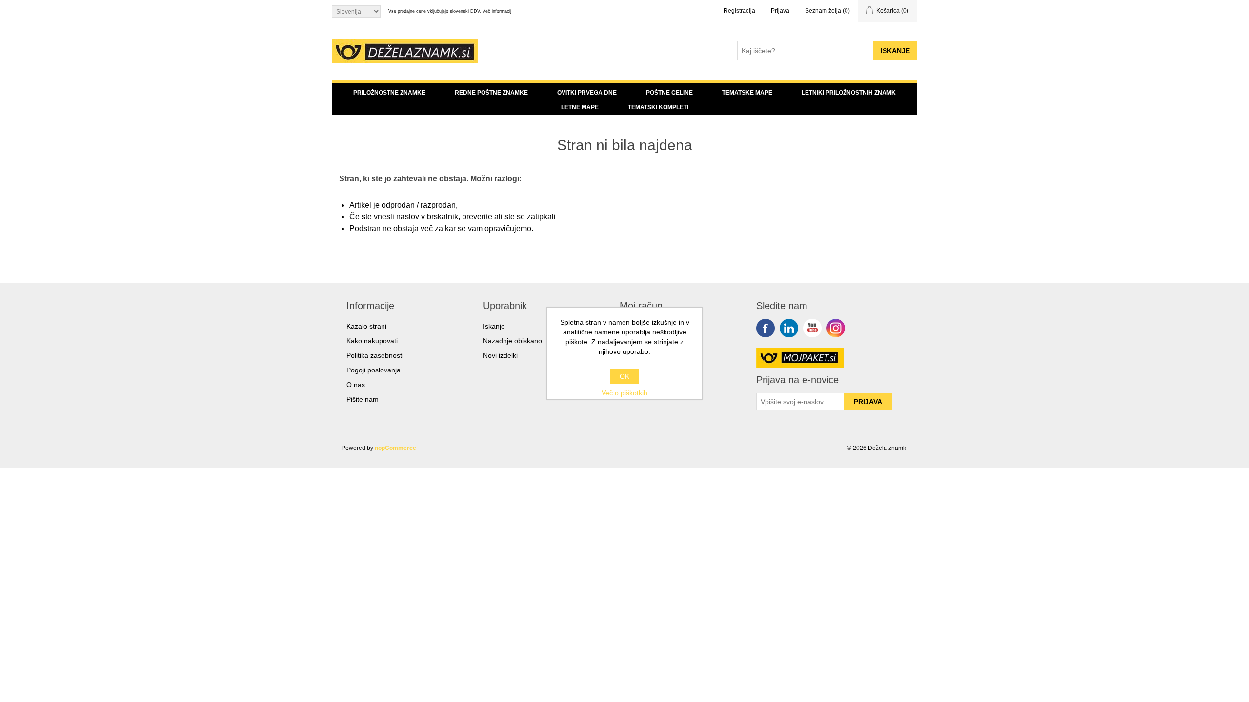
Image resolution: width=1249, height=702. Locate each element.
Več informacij (497, 11)
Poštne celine (669, 92)
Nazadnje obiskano (512, 341)
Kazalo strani (366, 326)
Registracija (739, 10)
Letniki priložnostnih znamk (849, 92)
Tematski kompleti (658, 107)
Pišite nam (362, 399)
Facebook (765, 328)
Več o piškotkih (624, 393)
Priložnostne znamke (389, 92)
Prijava (780, 10)
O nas (355, 385)
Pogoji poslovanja (373, 370)
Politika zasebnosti (374, 355)
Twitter (789, 328)
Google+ (835, 328)
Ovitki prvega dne (587, 92)
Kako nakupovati (372, 341)
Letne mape (580, 107)
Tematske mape (747, 92)
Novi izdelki (500, 355)
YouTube (812, 328)
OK (624, 376)
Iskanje (494, 326)
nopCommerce (395, 448)
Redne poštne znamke (491, 92)
